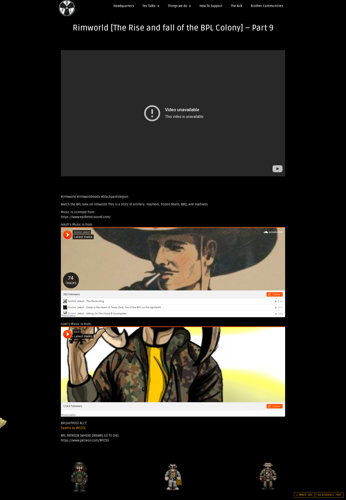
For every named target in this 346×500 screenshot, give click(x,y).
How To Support (210, 6)
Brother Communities (267, 6)
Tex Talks (148, 6)
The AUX (236, 6)
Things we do (177, 6)
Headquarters (123, 6)
